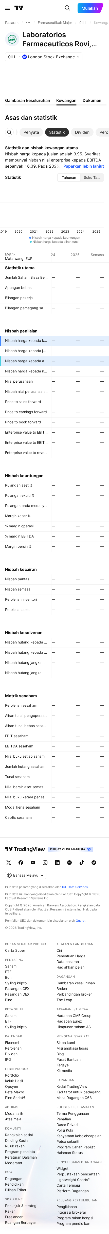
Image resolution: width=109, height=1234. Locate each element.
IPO (8, 1059)
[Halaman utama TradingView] (25, 849)
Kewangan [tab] (66, 100)
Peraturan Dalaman (21, 1157)
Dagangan (13, 1178)
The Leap (64, 1000)
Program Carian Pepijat (76, 1147)
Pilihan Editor (15, 1190)
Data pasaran (68, 961)
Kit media (64, 1070)
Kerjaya (63, 1065)
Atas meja (13, 1119)
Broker (62, 988)
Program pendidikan (73, 1223)
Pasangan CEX (17, 988)
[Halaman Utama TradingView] (19, 8)
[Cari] (67, 8)
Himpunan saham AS (74, 1027)
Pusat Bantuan (69, 1059)
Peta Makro (14, 1092)
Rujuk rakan (15, 1146)
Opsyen (11, 1086)
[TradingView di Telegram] (69, 862)
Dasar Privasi (67, 1124)
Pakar (10, 1211)
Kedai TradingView (72, 1086)
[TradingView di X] (8, 862)
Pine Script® (15, 1097)
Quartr (80, 920)
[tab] (31, 132)
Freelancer (14, 1217)
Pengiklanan (67, 1206)
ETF (8, 972)
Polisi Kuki (65, 1130)
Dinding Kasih (16, 1140)
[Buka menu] (7, 8)
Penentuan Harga (71, 956)
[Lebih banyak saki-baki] (28, 22)
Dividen (11, 1054)
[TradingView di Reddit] (93, 862)
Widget (62, 1168)
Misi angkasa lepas (72, 1048)
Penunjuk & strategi (21, 1205)
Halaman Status (70, 1152)
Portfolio (12, 1075)
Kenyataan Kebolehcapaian (79, 1136)
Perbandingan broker (74, 994)
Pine (8, 1000)
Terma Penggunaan (73, 1113)
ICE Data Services (75, 887)
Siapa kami (66, 1042)
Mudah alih (14, 1113)
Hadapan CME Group (74, 1015)
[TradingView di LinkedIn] (57, 862)
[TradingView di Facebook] (20, 862)
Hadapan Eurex (69, 1021)
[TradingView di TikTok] (81, 862)
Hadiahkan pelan (70, 967)
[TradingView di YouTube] (33, 862)
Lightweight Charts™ (73, 1179)
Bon (8, 977)
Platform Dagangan (73, 1191)
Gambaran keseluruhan (76, 983)
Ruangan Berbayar (20, 1222)
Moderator (13, 1163)
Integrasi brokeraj (71, 1212)
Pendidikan (14, 1184)
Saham (10, 966)
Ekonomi (12, 1042)
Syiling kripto (16, 983)
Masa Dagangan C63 (74, 1097)
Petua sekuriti (68, 1141)
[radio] (69, 177)
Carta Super (15, 950)
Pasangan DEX (17, 994)
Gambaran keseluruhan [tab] (27, 100)
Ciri (59, 950)
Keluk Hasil (14, 1081)
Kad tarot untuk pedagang (79, 1092)
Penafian (64, 1119)
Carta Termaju (68, 1185)
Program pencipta (20, 1151)
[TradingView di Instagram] (45, 862)
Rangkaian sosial (19, 1135)
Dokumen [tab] (92, 100)
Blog (60, 1054)
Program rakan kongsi (75, 1218)
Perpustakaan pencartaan (78, 1174)
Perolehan (13, 1048)
